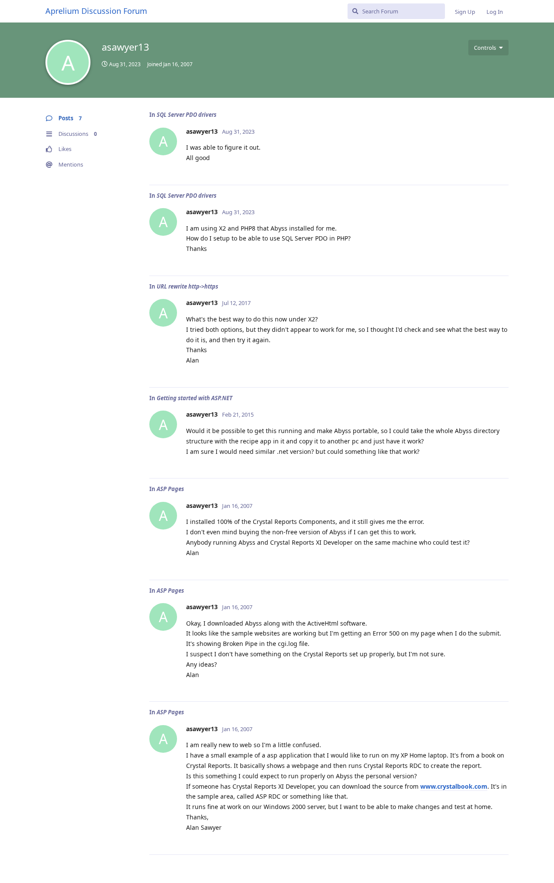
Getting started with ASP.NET (194, 398)
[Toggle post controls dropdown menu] (501, 169)
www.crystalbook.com (453, 786)
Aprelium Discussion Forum (96, 11)
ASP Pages (170, 489)
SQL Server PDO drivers (186, 115)
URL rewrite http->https (187, 286)
